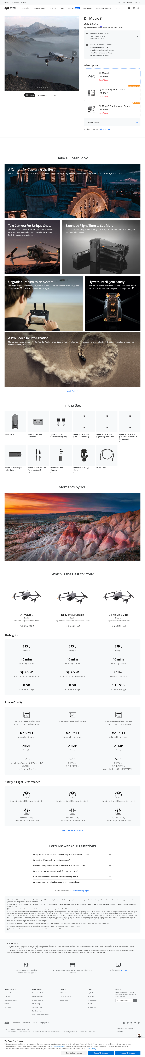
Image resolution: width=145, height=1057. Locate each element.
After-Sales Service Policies (40, 1015)
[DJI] (7, 1022)
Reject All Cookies (101, 1053)
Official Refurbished (66, 996)
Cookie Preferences (24, 1032)
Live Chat (123, 970)
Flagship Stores (44, 1023)
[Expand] (110, 854)
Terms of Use (83, 1032)
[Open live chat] (139, 1035)
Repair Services (37, 1011)
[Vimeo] (135, 1023)
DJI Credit (63, 993)
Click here (120, 1031)
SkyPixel (90, 993)
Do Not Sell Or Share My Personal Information (46, 1032)
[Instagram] (138, 1023)
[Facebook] (124, 1023)
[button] (129, 2)
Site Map (92, 1032)
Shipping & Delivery (38, 1000)
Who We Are (17, 1023)
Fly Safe (90, 1004)
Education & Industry (11, 1000)
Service (7, 1004)
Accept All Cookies (127, 1053)
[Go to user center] (138, 8)
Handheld (7, 996)
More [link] (23, 2)
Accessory (8, 1007)
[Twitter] (128, 1023)
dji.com (7, 2)
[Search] (129, 8)
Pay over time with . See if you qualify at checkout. (104, 27)
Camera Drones (9, 993)
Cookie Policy (91, 1048)
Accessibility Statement (70, 1032)
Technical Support (37, 1007)
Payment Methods (37, 993)
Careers (35, 1023)
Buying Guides (92, 1000)
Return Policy (36, 1004)
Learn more (71, 391)
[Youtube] (131, 1023)
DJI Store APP (15, 2)
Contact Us (26, 1023)
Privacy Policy (12, 1032)
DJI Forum (91, 996)
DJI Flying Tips (92, 1007)
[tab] (29, 95)
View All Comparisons (71, 830)
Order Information (37, 996)
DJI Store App (64, 1000)
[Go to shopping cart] (133, 8)
